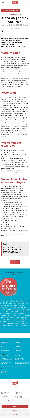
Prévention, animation (19, 358)
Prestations (3, 354)
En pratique (3, 368)
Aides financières (4, 371)
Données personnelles (5, 372)
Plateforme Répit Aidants (19, 359)
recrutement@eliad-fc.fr (11, 253)
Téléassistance (3, 358)
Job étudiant (18, 346)
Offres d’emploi (18, 350)
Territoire (17, 368)
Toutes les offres (11, 10)
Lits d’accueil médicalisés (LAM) (7, 366)
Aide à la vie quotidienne (5, 355)
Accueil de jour (18, 355)
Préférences (15, 414)
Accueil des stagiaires (19, 345)
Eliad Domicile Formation (5, 375)
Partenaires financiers (5, 350)
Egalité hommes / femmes (20, 349)
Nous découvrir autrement (5, 349)
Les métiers (18, 342)
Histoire (2, 346)
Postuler (15, 262)
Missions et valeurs (4, 342)
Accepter (15, 406)
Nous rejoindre (18, 341)
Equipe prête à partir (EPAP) (20, 366)
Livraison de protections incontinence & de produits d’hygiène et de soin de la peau (22, 363)
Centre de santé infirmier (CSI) (6, 359)
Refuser (15, 410)
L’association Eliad (4, 341)
